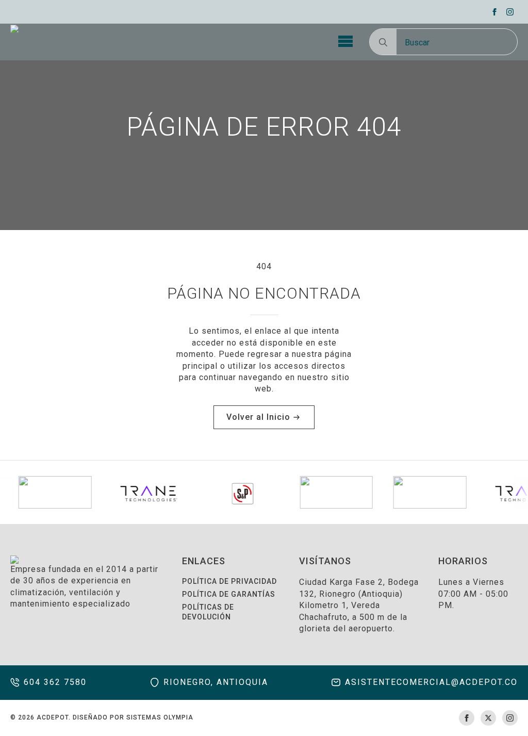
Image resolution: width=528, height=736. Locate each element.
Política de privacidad (229, 581)
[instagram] (510, 12)
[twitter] (488, 718)
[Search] (383, 42)
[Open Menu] (345, 41)
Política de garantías (228, 594)
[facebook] (494, 12)
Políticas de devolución (208, 612)
